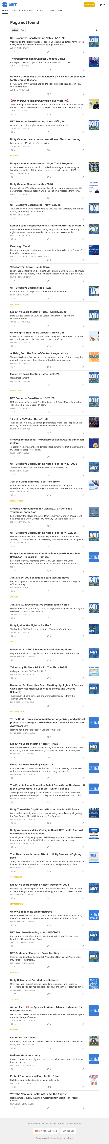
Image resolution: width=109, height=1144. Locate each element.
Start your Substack (47, 1130)
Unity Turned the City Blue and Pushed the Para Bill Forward (45, 809)
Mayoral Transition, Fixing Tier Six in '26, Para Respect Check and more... (45, 653)
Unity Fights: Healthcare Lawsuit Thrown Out (37, 332)
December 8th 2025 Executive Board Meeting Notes (41, 649)
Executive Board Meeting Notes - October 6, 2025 (39, 884)
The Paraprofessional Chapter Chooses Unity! (37, 58)
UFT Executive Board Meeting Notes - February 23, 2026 (43, 463)
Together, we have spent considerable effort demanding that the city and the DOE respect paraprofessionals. (47, 448)
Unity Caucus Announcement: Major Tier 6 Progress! (41, 163)
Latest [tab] (15, 30)
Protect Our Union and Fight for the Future (35, 1076)
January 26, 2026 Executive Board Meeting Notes (39, 577)
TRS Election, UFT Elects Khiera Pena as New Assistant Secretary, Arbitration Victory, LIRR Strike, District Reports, (47, 210)
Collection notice (73, 1123)
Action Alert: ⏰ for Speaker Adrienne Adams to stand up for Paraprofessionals (46, 1009)
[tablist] (18, 30)
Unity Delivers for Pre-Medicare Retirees (34, 980)
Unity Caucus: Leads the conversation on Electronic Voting (45, 139)
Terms (61, 1123)
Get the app (68, 1130)
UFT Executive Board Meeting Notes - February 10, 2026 (43, 532)
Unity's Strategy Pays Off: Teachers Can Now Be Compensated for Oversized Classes (47, 78)
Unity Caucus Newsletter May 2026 (31, 184)
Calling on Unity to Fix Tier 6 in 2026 (28, 671)
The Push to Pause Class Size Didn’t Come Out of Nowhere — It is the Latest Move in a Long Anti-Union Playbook (47, 787)
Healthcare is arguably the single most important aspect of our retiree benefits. (44, 1099)
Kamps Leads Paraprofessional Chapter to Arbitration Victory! (47, 225)
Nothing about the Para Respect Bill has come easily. (35, 729)
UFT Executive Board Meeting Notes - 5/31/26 (37, 38)
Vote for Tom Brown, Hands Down (30, 267)
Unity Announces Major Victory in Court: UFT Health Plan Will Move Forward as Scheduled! (46, 832)
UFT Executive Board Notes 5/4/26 (30, 287)
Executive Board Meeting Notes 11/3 (31, 764)
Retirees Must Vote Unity (25, 1055)
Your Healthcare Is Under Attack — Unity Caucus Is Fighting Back (45, 856)
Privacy (53, 1123)
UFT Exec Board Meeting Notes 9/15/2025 (35, 932)
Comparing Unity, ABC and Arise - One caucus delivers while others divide (46, 1041)
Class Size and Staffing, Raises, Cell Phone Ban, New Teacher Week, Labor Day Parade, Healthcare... (45, 958)
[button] (5, 10)
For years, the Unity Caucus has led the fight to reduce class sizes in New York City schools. (45, 85)
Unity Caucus (23, 48)
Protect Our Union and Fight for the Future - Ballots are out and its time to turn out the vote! (46, 1060)
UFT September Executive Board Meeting (34, 953)
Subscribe (89, 4)
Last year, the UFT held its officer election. (30, 143)
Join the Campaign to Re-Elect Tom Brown (35, 481)
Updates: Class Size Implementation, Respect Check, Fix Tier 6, (40, 125)
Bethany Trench (41, 256)
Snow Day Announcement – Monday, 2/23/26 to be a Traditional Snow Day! (41, 510)
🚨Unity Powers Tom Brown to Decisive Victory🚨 (39, 100)
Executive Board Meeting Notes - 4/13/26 (34, 374)
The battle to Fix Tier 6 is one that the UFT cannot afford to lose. (41, 629)
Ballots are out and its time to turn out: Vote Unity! (34, 1079)
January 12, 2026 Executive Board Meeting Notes (39, 604)
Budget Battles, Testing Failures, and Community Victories (38, 291)
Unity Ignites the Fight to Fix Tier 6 (30, 625)
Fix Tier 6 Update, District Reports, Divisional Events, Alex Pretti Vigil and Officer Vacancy (45, 583)
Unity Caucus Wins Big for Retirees (31, 911)
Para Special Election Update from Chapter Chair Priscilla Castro (41, 62)
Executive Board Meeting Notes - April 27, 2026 (38, 311)
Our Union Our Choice (23, 1037)
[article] (54, 44)
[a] (93, 1041)
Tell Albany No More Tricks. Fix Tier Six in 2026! (38, 667)
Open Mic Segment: (20, 377)
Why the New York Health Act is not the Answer (38, 1094)
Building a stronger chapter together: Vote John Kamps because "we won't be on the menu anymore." (46, 251)
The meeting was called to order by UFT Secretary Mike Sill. (39, 467)
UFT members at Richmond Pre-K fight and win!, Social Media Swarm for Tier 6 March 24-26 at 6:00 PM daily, (45, 403)
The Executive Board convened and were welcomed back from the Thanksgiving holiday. (42, 697)
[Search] (96, 30)
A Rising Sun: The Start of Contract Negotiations (39, 353)
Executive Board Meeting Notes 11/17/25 (34, 743)
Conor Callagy (25, 277)
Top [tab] (22, 30)
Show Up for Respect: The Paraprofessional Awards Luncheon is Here (47, 441)
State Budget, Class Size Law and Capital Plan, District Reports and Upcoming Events (42, 317)
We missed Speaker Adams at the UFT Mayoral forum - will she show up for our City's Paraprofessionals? (47, 1016)
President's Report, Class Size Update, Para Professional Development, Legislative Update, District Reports (44, 937)
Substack (40, 1138)
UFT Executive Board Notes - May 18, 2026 (35, 204)
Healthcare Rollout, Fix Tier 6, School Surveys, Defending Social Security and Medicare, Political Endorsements (47, 610)
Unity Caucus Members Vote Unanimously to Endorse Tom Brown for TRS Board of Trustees (45, 555)
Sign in (101, 4)
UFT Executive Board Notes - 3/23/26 (32, 398)
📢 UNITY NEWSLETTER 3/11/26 (29, 418)
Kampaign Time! (20, 246)
